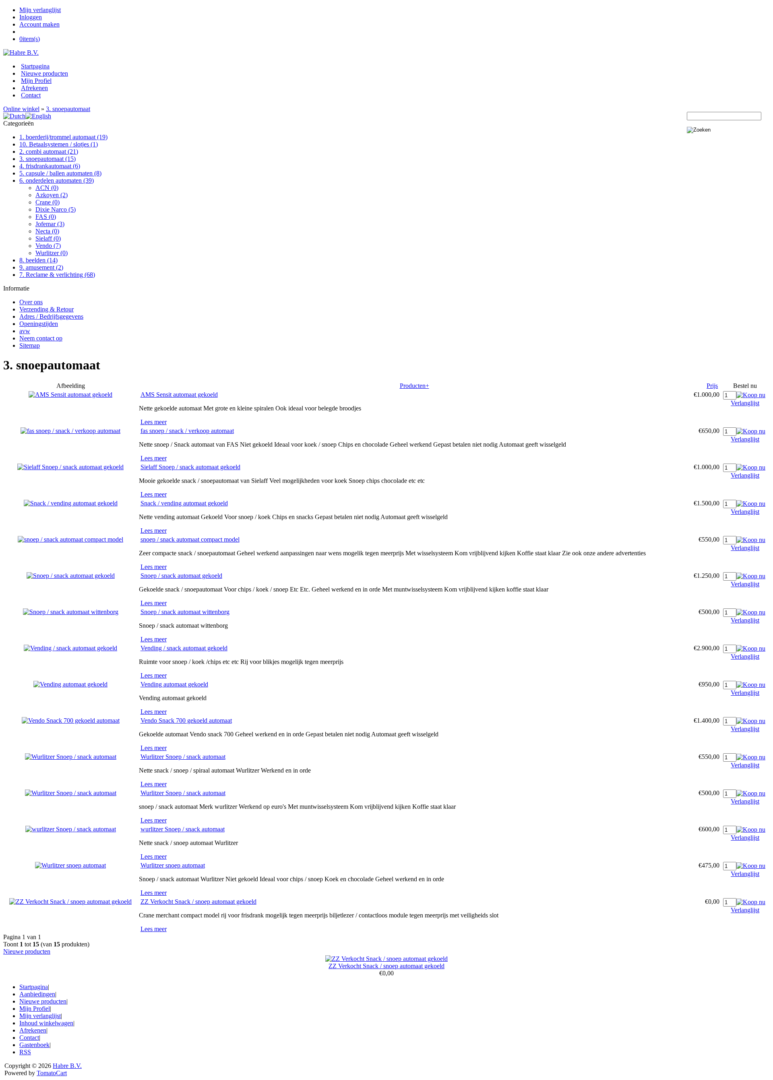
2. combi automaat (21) (48, 151)
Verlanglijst (745, 403)
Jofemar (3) (49, 224)
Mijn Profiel (36, 80)
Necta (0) (47, 231)
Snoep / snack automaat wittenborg (185, 611)
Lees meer (154, 421)
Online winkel (21, 108)
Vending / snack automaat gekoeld (184, 648)
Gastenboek (34, 1044)
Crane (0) (47, 202)
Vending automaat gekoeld (174, 684)
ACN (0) (46, 187)
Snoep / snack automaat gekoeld (181, 575)
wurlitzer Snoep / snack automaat (183, 829)
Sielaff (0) (48, 238)
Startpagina (35, 66)
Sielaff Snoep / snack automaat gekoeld (190, 467)
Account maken (39, 24)
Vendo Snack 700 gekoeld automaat (186, 720)
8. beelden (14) (38, 260)
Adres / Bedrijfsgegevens (51, 316)
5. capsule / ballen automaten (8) (60, 173)
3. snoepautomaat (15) (47, 158)
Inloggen (30, 17)
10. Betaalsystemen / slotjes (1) (58, 144)
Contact (31, 95)
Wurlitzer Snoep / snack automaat (183, 756)
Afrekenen (34, 88)
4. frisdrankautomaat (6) (49, 166)
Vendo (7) (48, 245)
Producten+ (414, 385)
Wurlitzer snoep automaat (173, 865)
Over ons (31, 302)
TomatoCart (52, 1073)
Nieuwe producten (44, 73)
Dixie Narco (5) (55, 209)
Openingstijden (38, 323)
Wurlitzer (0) (51, 252)
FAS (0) (45, 216)
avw (24, 331)
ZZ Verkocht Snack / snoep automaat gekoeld (198, 901)
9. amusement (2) (41, 267)
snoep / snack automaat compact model (190, 539)
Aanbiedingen (37, 994)
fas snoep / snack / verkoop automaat (187, 430)
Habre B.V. (67, 1065)
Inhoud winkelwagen (46, 1023)
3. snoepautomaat (68, 108)
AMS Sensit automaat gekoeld (179, 394)
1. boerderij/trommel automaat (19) (63, 137)
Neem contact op (40, 338)
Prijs (712, 385)
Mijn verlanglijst (40, 9)
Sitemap (29, 345)
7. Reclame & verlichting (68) (57, 274)
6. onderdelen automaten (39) (56, 180)
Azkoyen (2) (51, 195)
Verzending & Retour (46, 309)
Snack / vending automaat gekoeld (184, 503)
